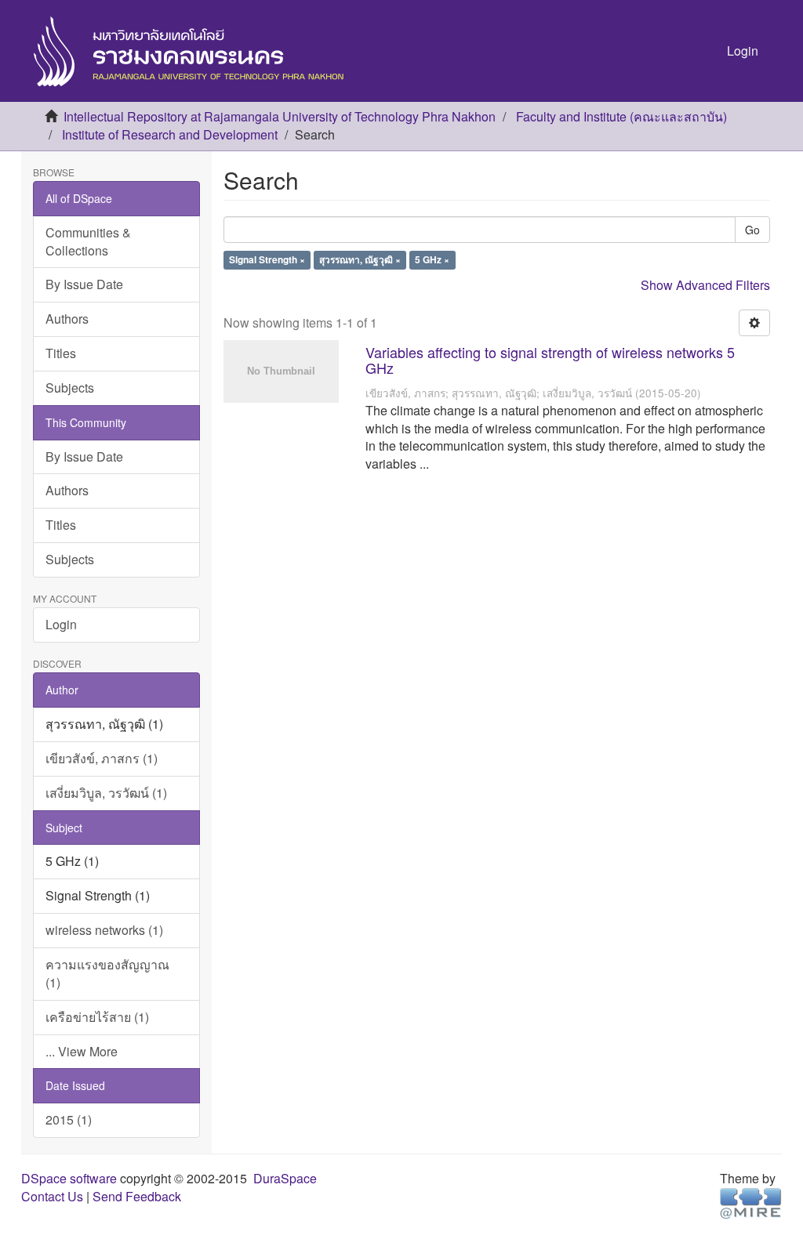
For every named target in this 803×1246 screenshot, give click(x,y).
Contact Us (52, 1196)
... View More (81, 1051)
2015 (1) (68, 1119)
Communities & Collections (88, 241)
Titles (60, 353)
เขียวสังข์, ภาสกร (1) (101, 758)
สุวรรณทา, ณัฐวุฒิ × (360, 260)
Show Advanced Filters (705, 285)
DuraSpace (285, 1178)
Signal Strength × (267, 260)
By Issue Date (84, 284)
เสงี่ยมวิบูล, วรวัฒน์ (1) (106, 793)
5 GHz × (432, 260)
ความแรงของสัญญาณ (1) (107, 973)
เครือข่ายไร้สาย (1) (97, 1017)
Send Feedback (137, 1196)
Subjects (69, 388)
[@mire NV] (751, 1202)
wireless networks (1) (104, 930)
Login (61, 624)
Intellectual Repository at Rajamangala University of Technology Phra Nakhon (280, 116)
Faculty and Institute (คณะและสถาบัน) (621, 116)
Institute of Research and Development (170, 134)
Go (752, 229)
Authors (67, 319)
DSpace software (69, 1178)
